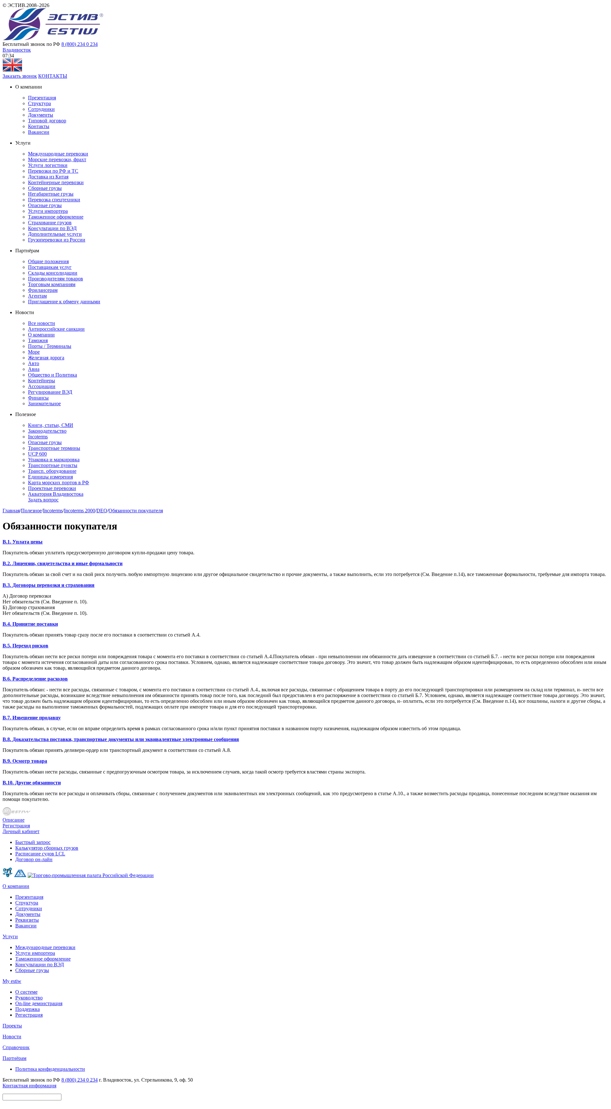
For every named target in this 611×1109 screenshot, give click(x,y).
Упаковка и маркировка (54, 459)
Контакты (38, 126)
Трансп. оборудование (52, 471)
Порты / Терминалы (49, 346)
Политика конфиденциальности (50, 1069)
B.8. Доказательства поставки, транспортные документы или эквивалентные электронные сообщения (121, 739)
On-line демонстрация (38, 1003)
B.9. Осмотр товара (25, 761)
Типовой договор (47, 120)
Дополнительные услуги (55, 234)
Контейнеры (41, 380)
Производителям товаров (55, 278)
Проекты (12, 1025)
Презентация (42, 97)
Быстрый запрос (33, 842)
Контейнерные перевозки (56, 182)
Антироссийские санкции (56, 329)
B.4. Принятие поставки (30, 624)
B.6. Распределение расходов (35, 678)
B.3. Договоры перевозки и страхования (49, 585)
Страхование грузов (50, 222)
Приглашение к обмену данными (64, 301)
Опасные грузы (45, 205)
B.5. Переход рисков (25, 645)
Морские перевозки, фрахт (57, 159)
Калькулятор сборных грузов (46, 848)
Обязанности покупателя (136, 510)
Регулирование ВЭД (50, 392)
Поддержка (27, 1009)
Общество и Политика (52, 375)
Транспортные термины (54, 448)
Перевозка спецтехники (54, 199)
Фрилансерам (43, 290)
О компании (41, 334)
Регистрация (16, 825)
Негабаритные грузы (51, 194)
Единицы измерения (50, 476)
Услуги (10, 936)
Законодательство (47, 431)
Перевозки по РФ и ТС (53, 171)
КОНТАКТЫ (52, 76)
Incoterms (38, 436)
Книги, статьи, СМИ (50, 425)
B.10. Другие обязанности (32, 782)
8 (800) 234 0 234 (79, 44)
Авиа (33, 369)
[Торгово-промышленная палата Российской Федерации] (91, 875)
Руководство (29, 997)
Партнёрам (14, 1058)
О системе (26, 992)
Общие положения (48, 261)
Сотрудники (41, 109)
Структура (39, 103)
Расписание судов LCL (40, 853)
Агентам (37, 296)
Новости (12, 1036)
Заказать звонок (20, 76)
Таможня (38, 340)
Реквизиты (27, 920)
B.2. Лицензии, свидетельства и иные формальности (63, 563)
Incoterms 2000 (79, 510)
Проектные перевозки (52, 488)
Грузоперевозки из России (56, 239)
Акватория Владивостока (55, 494)
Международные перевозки (58, 153)
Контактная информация (29, 1085)
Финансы (38, 397)
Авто (33, 363)
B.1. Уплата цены (23, 541)
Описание (14, 820)
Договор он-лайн (34, 859)
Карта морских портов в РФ (58, 482)
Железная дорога (46, 357)
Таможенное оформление (55, 217)
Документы (40, 115)
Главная (11, 510)
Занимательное (44, 403)
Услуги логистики (47, 165)
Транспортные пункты (52, 465)
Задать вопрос (43, 499)
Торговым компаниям (51, 284)
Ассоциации (41, 386)
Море (34, 352)
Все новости (41, 323)
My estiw (12, 981)
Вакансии (38, 132)
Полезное (31, 510)
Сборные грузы (45, 188)
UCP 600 (37, 454)
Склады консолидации (52, 273)
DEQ (101, 510)
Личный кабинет (21, 831)
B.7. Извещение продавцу (32, 717)
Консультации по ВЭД (52, 228)
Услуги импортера (48, 211)
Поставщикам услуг (50, 267)
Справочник (16, 1047)
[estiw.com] (12, 70)
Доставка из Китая (48, 176)
